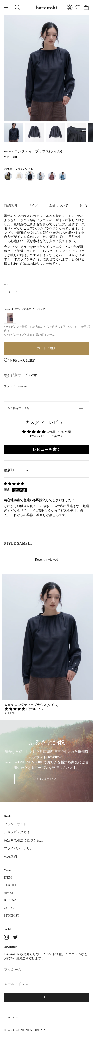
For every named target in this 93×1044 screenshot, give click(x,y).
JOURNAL (11, 900)
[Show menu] (7, 7)
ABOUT (9, 893)
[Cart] (86, 7)
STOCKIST (11, 915)
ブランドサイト (15, 824)
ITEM (8, 877)
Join (46, 997)
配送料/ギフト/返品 (18, 408)
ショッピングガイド (18, 832)
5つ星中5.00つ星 (59, 432)
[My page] (70, 7)
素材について (58, 205)
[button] (15, 709)
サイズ (33, 205)
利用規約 (10, 856)
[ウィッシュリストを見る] (78, 7)
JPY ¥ (11, 1017)
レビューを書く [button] (47, 449)
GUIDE (9, 908)
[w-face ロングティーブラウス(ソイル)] (13, 132)
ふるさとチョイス (46, 778)
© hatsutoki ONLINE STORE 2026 (25, 1030)
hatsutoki (23, 386)
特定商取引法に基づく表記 (23, 840)
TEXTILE (10, 885)
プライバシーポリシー (20, 848)
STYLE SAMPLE (18, 543)
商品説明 (10, 205)
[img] (14, 484)
